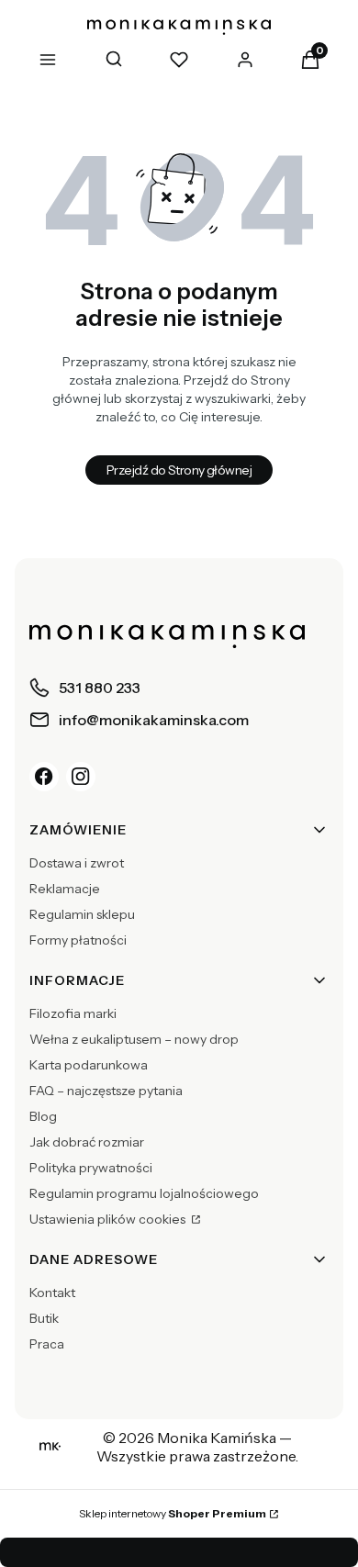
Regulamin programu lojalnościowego (144, 1193)
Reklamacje (64, 888)
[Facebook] (44, 776)
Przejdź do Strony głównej (179, 470)
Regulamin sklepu (82, 914)
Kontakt (52, 1292)
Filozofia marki (73, 1013)
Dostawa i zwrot (76, 863)
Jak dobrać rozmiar (86, 1142)
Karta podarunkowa (88, 1065)
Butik (44, 1318)
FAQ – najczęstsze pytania (106, 1090)
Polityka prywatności (90, 1167)
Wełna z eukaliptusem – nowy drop (134, 1039)
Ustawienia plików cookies (108, 1219)
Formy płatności (78, 940)
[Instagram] (80, 776)
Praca (46, 1344)
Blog (43, 1116)
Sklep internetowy (172, 1513)
